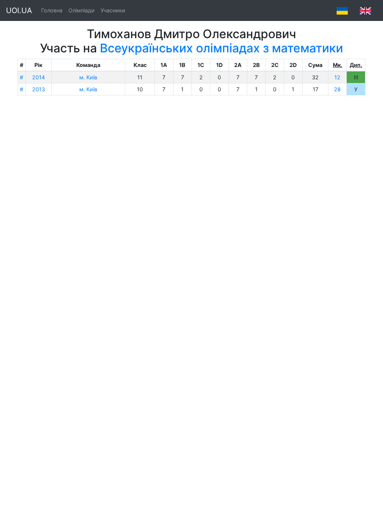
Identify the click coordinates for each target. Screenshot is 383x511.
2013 (38, 89)
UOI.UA (19, 10)
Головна (51, 10)
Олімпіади (81, 10)
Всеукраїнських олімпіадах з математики (221, 48)
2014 (38, 77)
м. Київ (88, 77)
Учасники (113, 10)
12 (337, 77)
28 (337, 89)
